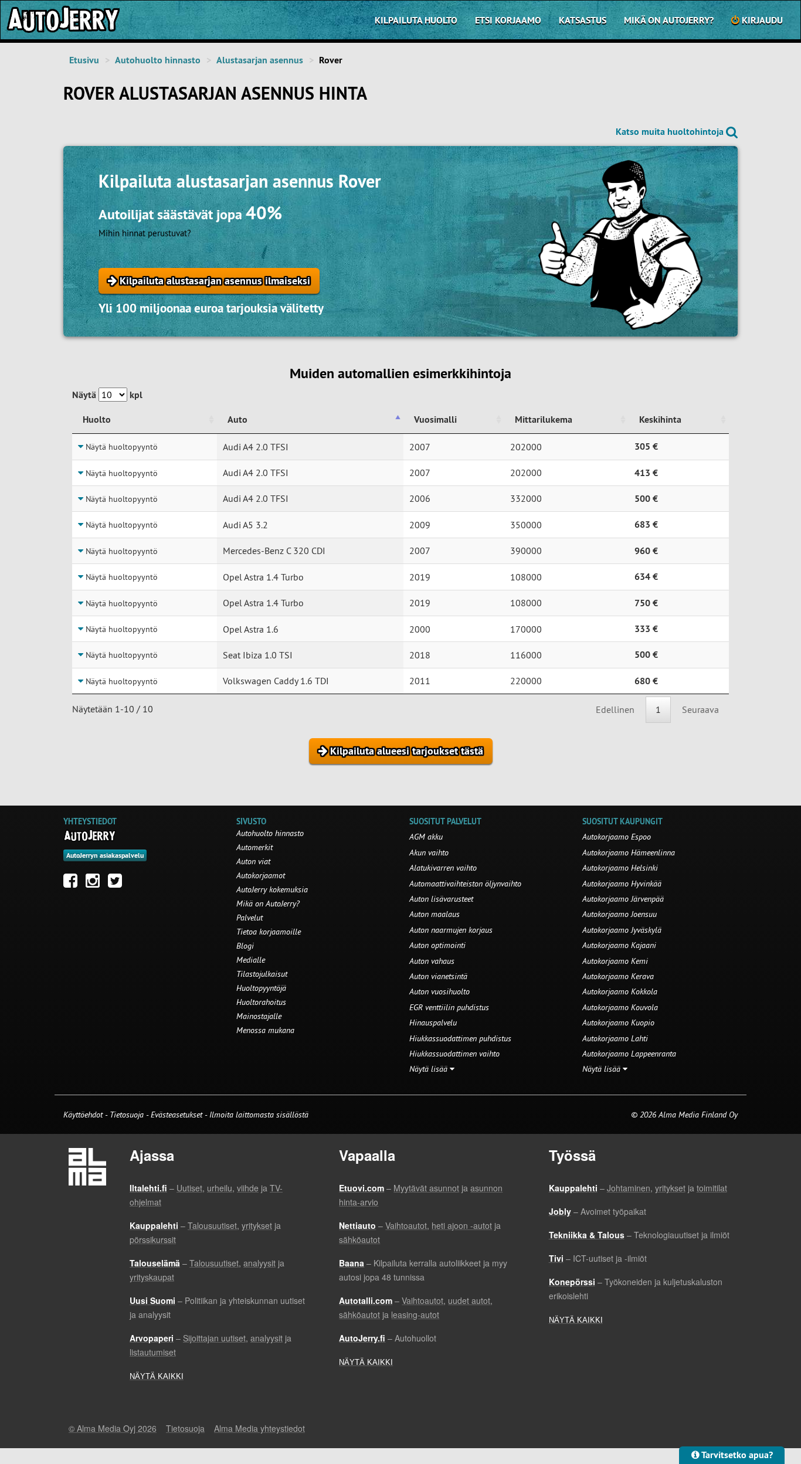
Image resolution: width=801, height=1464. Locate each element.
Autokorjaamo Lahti (615, 1038)
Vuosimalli (435, 419)
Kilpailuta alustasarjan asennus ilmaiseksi (213, 280)
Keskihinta (660, 419)
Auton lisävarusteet (441, 899)
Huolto (97, 419)
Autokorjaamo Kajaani (619, 945)
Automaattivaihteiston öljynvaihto (465, 883)
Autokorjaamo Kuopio (618, 1022)
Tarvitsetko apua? (736, 1455)
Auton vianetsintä (438, 976)
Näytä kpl (107, 395)
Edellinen (615, 709)
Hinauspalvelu (433, 1022)
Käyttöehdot (84, 1114)
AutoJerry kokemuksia (272, 889)
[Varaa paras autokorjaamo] (90, 835)
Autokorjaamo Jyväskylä (621, 930)
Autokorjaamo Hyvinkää (621, 883)
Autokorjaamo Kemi (615, 961)
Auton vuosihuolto (439, 991)
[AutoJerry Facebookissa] (73, 883)
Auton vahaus (431, 961)
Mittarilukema (543, 419)
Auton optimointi (437, 945)
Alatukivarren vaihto (443, 867)
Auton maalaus (434, 914)
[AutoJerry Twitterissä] (118, 883)
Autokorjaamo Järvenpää (623, 899)
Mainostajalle (258, 1016)
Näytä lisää (429, 1069)
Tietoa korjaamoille (268, 931)
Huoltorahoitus (261, 1002)
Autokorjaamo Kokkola (619, 991)
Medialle (250, 960)
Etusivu (84, 60)
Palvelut (249, 917)
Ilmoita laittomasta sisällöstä (258, 1114)
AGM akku (426, 836)
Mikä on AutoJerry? (669, 20)
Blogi (245, 945)
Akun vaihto (429, 852)
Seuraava (700, 709)
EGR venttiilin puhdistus (449, 1007)
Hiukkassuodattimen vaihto (454, 1053)
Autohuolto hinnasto (158, 60)
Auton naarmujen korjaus (451, 930)
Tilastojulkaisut (261, 974)
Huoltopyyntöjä (261, 988)
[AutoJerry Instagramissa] (96, 883)
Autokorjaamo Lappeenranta (629, 1053)
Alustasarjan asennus (259, 60)
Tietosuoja (127, 1114)
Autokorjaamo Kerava (618, 976)
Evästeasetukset (176, 1114)
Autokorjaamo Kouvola (620, 1007)
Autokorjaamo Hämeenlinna (628, 852)
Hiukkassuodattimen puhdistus (460, 1038)
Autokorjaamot (260, 875)
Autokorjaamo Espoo (616, 836)
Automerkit (254, 847)
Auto (237, 419)
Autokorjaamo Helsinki (620, 867)
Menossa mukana (265, 1030)
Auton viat (253, 861)
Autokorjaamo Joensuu (619, 914)
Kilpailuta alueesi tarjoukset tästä (405, 751)
